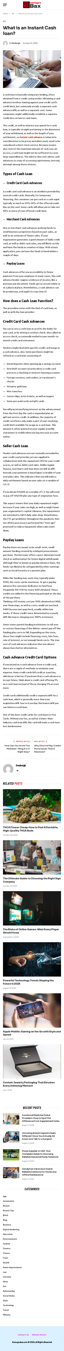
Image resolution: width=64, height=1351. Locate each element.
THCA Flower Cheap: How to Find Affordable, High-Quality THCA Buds (30, 829)
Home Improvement (12, 1267)
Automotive (8, 1201)
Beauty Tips (8, 1210)
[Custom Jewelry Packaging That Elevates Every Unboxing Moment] (32, 1061)
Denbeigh (16, 43)
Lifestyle (7, 1276)
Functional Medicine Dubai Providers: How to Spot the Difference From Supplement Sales (40, 1118)
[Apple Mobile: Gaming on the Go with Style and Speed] (32, 1010)
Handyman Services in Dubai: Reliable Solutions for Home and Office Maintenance (39, 1172)
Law (5, 1272)
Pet (4, 1286)
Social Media (9, 1295)
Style (5, 1300)
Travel (6, 1310)
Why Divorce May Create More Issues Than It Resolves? (47, 748)
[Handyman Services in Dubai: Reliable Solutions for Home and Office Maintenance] (11, 1172)
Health (6, 1262)
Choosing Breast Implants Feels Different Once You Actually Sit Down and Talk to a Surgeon (39, 1136)
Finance (6, 1248)
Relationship (9, 1291)
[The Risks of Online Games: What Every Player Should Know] (32, 908)
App (5, 1196)
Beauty (6, 1205)
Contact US (23, 1335)
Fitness (6, 1253)
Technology (8, 1305)
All (4, 21)
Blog (5, 1220)
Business (7, 1224)
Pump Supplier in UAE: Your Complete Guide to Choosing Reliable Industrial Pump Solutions (40, 1154)
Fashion (6, 1243)
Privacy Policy (39, 1335)
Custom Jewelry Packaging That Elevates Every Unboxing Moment (29, 1084)
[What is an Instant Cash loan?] (32, 69)
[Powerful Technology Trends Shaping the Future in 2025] (32, 959)
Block (5, 1215)
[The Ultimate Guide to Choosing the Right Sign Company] (32, 857)
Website (6, 1314)
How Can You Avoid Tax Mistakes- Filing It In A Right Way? (17, 748)
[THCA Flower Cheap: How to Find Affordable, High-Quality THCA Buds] (32, 806)
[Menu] (5, 4)
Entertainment (10, 1239)
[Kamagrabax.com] (32, 5)
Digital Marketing (11, 1229)
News (5, 1281)
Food (5, 1258)
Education (8, 1234)
